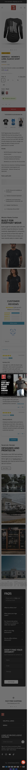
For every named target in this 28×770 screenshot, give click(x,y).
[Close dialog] (26, 374)
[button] (23, 762)
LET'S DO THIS (4, 393)
